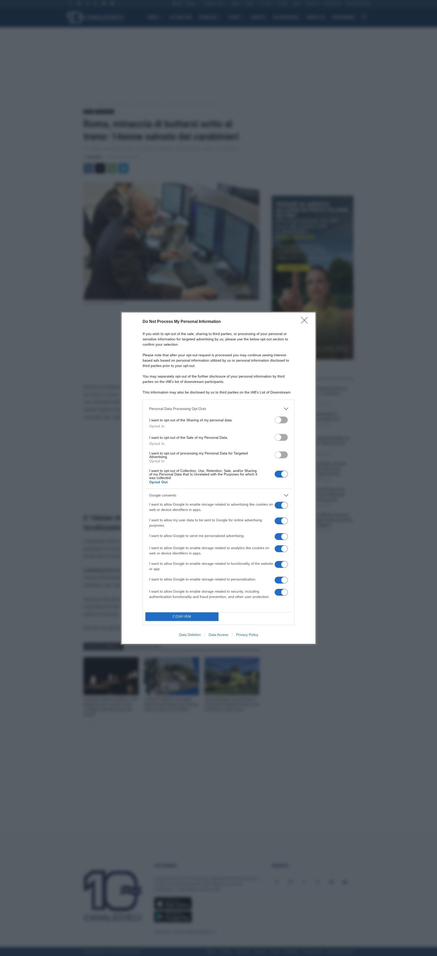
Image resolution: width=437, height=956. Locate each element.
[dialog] (218, 478)
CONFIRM (182, 616)
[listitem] (218, 408)
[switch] (281, 420)
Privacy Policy (247, 635)
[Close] (306, 322)
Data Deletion (190, 635)
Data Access (218, 635)
